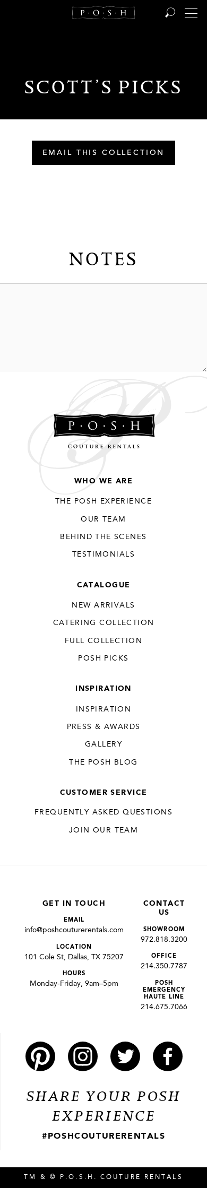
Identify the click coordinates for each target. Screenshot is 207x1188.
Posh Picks (103, 658)
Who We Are (103, 481)
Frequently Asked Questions (103, 812)
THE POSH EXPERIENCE (103, 501)
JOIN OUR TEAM (103, 830)
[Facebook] (168, 1056)
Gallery (103, 744)
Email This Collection (103, 153)
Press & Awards (104, 727)
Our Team (103, 519)
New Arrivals (103, 605)
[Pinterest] (40, 1056)
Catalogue (104, 585)
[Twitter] (125, 1056)
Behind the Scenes (103, 537)
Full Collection (103, 641)
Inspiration (103, 688)
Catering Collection (103, 623)
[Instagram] (83, 1056)
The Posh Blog (103, 762)
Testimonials (103, 554)
